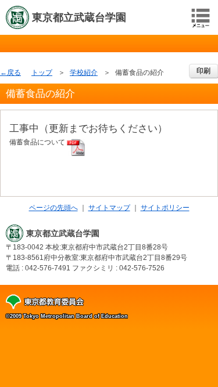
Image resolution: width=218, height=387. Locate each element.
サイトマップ (109, 208)
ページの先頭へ (53, 208)
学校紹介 (84, 72)
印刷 (203, 71)
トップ (41, 72)
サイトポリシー (165, 208)
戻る (14, 72)
